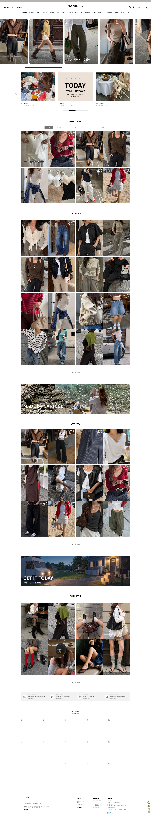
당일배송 (52, 12)
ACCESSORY (109, 12)
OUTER (76, 12)
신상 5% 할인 (32, 12)
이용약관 (37, 800)
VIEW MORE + (75, 372)
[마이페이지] (133, 7)
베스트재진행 (45, 12)
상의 (48, 127)
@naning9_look (75, 713)
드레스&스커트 (78, 127)
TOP (81, 12)
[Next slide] (121, 67)
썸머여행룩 (63, 12)
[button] (135, 93)
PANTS (94, 12)
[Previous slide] (118, 67)
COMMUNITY (19, 7)
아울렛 (57, 12)
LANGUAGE (8, 7)
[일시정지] (125, 67)
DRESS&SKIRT (88, 12)
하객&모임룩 (70, 12)
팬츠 (91, 127)
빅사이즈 (122, 12)
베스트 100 (24, 12)
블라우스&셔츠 (61, 127)
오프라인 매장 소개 (44, 800)
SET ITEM (116, 12)
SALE (128, 12)
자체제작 (38, 12)
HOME (25, 800)
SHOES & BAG (101, 12)
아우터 (102, 127)
